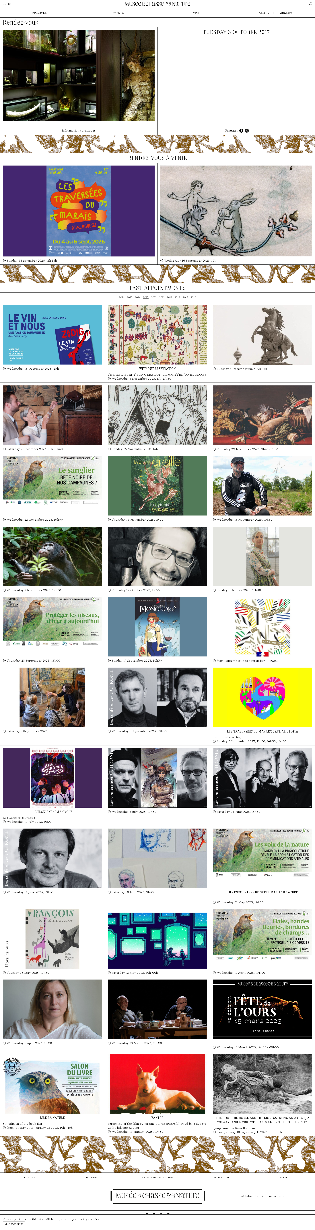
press (283, 1177)
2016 (193, 297)
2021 (161, 297)
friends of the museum (157, 1177)
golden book (94, 1177)
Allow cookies (13, 1224)
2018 (177, 297)
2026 (121, 297)
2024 (138, 297)
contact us (31, 1177)
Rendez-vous (20, 22)
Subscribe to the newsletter (265, 1196)
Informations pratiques (79, 130)
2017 (185, 297)
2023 (146, 297)
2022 (154, 297)
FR (4, 4)
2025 (129, 297)
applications (220, 1177)
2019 (169, 297)
